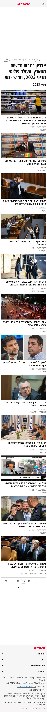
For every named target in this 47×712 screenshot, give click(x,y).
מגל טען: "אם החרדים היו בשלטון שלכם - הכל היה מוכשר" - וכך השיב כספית (25, 485)
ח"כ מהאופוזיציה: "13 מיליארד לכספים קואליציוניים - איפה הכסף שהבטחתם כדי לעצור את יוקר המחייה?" (25, 120)
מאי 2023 (6, 60)
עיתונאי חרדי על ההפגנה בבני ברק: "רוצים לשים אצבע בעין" (24, 323)
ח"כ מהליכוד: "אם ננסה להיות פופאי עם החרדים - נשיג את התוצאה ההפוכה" (26, 283)
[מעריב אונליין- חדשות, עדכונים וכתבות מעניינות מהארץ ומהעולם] (23, 4)
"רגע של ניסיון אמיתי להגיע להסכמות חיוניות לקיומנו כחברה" (27, 444)
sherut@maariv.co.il (26, 686)
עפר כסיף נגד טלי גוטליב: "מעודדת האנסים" (28, 243)
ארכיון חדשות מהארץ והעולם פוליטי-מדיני (25, 60)
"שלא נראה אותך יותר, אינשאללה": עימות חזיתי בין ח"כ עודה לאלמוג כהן (24, 202)
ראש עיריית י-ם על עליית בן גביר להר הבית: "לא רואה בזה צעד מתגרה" (24, 525)
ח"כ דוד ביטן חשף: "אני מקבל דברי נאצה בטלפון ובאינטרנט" (25, 404)
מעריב (44, 60)
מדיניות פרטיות (27, 708)
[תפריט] (44, 4)
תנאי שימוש (40, 708)
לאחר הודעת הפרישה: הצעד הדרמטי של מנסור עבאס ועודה (25, 162)
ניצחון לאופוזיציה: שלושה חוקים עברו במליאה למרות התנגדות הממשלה (27, 565)
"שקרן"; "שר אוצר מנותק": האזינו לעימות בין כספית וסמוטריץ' (24, 364)
